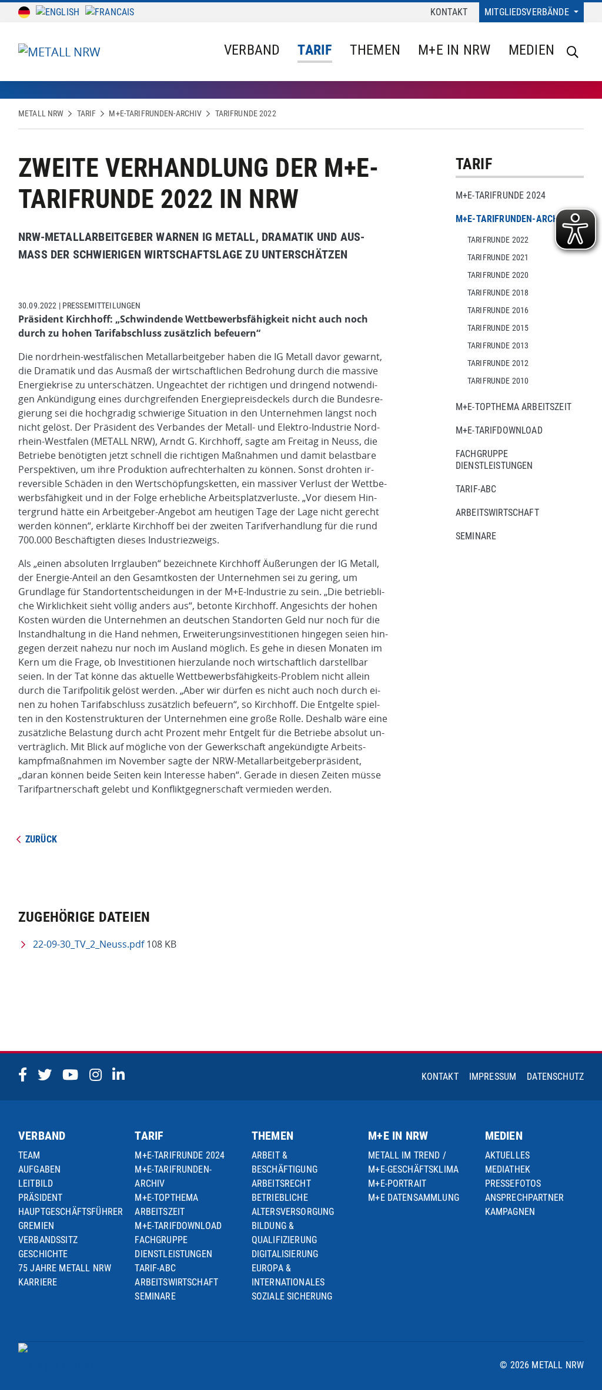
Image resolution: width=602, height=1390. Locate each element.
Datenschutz (555, 1076)
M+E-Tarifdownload (499, 430)
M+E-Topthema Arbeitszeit (513, 406)
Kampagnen (510, 1211)
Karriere (37, 1282)
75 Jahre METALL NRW (64, 1268)
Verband (252, 50)
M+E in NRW (454, 50)
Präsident (40, 1197)
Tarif (314, 50)
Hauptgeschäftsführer (70, 1211)
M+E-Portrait (397, 1183)
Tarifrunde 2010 (498, 380)
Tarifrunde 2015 (498, 328)
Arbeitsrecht (281, 1183)
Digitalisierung (285, 1254)
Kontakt (448, 12)
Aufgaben (39, 1169)
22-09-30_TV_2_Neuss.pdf (88, 944)
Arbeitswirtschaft (497, 512)
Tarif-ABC (476, 489)
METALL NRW (40, 113)
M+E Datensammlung (413, 1197)
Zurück (41, 839)
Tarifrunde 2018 (498, 292)
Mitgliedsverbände (527, 12)
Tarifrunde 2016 (498, 310)
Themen (375, 50)
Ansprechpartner (524, 1197)
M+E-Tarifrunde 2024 (501, 195)
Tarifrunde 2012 (498, 363)
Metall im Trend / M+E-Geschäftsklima (413, 1162)
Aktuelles (507, 1155)
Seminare (476, 536)
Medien (531, 50)
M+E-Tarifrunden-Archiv (155, 113)
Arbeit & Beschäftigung (284, 1162)
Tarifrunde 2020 (498, 275)
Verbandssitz (48, 1239)
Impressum (492, 1076)
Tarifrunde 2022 (245, 113)
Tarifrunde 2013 (498, 345)
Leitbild (35, 1183)
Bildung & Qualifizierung (284, 1232)
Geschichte (43, 1254)
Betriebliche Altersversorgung (293, 1204)
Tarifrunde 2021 (498, 257)
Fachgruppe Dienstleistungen (494, 459)
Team (29, 1155)
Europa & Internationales (288, 1275)
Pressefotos (513, 1183)
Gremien (36, 1225)
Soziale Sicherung (292, 1296)
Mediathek (507, 1169)
